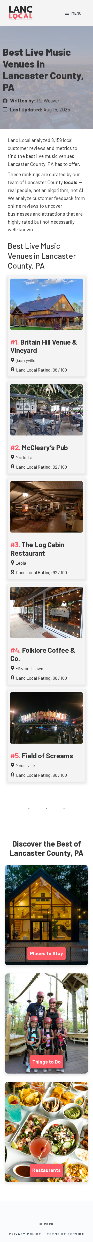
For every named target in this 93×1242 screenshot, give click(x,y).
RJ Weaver (48, 100)
